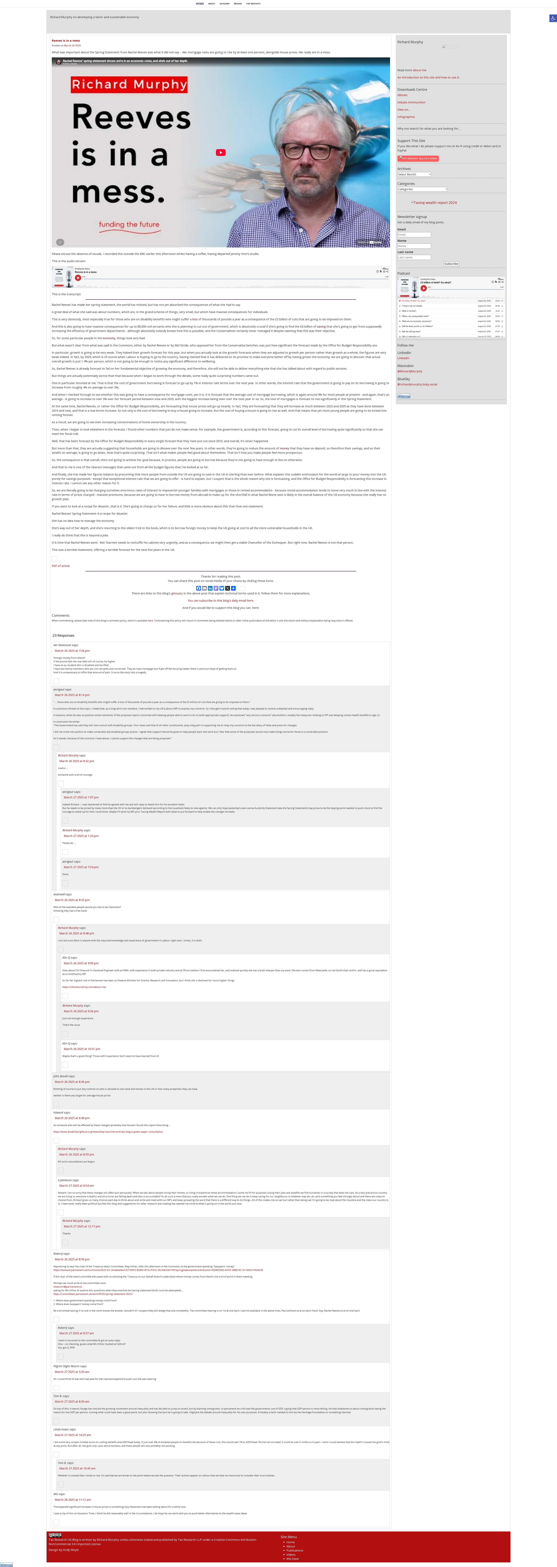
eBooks (402, 95)
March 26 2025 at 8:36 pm (72, 1082)
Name (401, 241)
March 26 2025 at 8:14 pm (72, 695)
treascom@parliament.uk (67, 1286)
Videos (290, 1555)
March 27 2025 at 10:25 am (73, 1435)
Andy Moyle (71, 1550)
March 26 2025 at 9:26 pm (81, 1011)
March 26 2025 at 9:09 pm (81, 963)
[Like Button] (55, 559)
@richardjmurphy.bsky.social (417, 384)
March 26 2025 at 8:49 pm (72, 1118)
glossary (177, 593)
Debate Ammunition (411, 102)
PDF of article (61, 566)
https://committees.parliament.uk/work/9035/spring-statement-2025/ (93, 1294)
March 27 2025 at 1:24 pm (81, 836)
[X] (227, 588)
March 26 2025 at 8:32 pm (76, 761)
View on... (403, 110)
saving (321, 326)
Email (401, 229)
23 (221, 627)
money (284, 448)
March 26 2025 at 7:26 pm (72, 651)
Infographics (406, 117)
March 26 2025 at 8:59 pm (76, 1154)
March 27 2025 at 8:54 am (76, 1186)
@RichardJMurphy (409, 371)
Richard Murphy (68, 755)
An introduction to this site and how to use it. (428, 77)
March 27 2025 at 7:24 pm (81, 867)
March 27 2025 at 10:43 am (77, 1468)
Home (200, 3)
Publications (294, 1550)
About (290, 1546)
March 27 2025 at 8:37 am (76, 1333)
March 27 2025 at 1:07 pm (81, 797)
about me (419, 70)
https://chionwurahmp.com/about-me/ (84, 987)
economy (109, 338)
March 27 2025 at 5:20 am (72, 1372)
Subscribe (451, 264)
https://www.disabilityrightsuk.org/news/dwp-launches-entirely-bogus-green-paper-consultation (108, 1131)
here (150, 620)
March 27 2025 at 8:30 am (72, 1401)
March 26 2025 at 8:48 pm (76, 933)
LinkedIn (403, 358)
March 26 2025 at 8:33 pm (72, 900)
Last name (405, 252)
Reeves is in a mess (66, 40)
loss (195, 319)
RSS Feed (292, 1559)
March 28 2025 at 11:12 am (73, 1500)
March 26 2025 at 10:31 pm (82, 1049)
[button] (553, 18)
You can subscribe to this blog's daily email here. (221, 600)
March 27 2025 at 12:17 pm (82, 1226)
